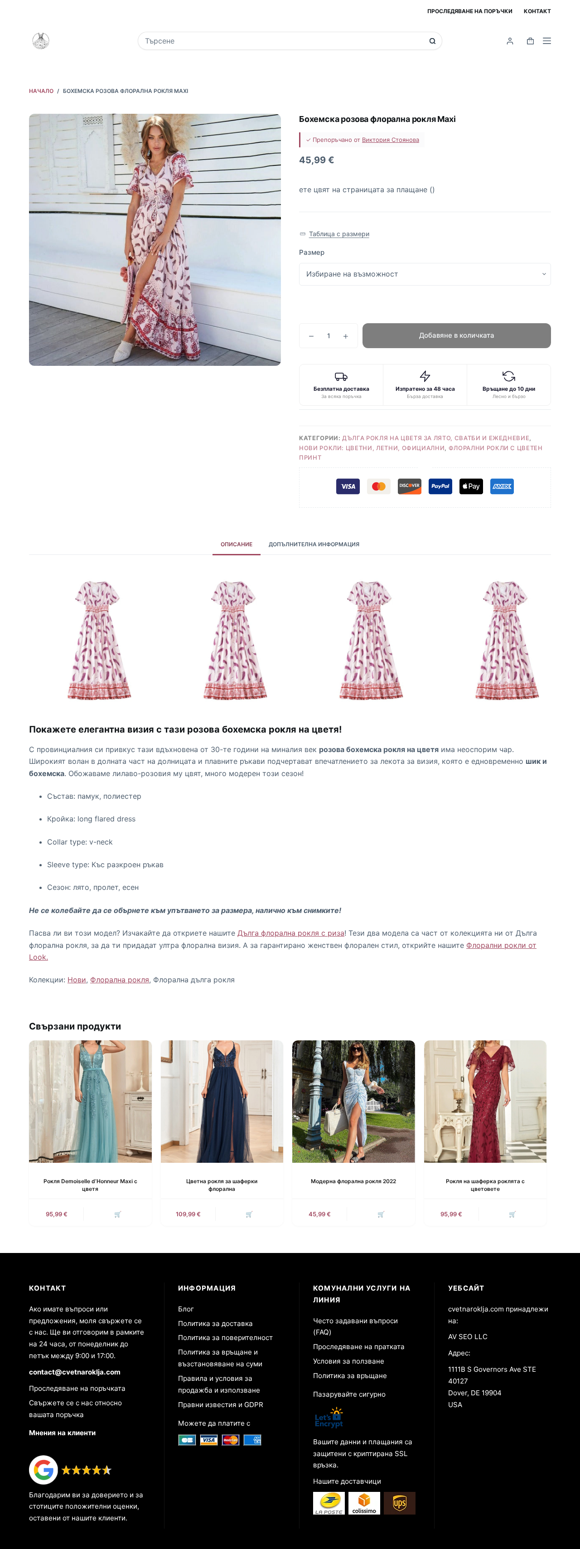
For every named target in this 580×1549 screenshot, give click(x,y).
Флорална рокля (119, 979)
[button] (334, 234)
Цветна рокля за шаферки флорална (221, 1185)
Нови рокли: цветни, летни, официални (372, 448)
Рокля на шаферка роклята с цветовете (485, 1185)
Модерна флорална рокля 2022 (353, 1181)
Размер (311, 252)
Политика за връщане (350, 1375)
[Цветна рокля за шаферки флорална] (222, 1101)
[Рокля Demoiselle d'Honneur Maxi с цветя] (90, 1101)
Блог (186, 1309)
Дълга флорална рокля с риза (290, 932)
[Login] (510, 41)
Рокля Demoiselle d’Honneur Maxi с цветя (90, 1185)
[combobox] (283, 40)
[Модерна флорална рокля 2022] (353, 1101)
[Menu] (547, 41)
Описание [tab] (236, 544)
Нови (77, 979)
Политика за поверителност (225, 1337)
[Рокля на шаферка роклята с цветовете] (485, 1101)
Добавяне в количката (456, 335)
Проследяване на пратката (359, 1346)
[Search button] (432, 41)
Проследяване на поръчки (469, 11)
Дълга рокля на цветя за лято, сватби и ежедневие (435, 438)
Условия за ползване (348, 1361)
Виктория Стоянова (390, 139)
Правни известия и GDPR (220, 1404)
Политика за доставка (215, 1323)
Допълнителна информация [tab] (314, 544)
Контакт (537, 11)
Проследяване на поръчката (77, 1388)
